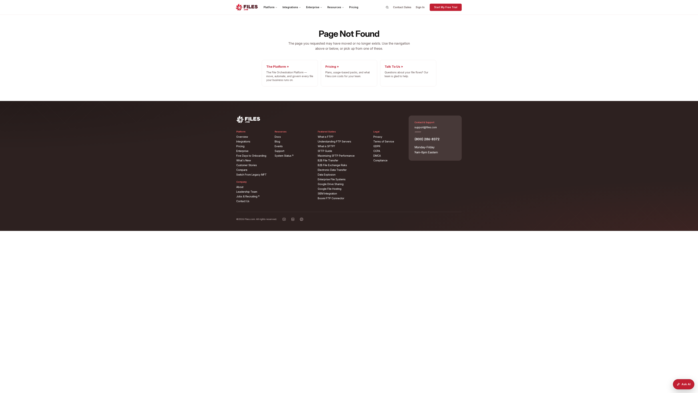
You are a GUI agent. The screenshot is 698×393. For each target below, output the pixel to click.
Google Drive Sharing (331, 184)
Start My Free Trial (445, 7)
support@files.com (425, 127)
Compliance (380, 160)
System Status (294, 155)
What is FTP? (325, 136)
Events (279, 146)
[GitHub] (301, 219)
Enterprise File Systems (332, 179)
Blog (277, 141)
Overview (242, 136)
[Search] (387, 7)
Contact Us (242, 201)
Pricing (353, 7)
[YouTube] (284, 219)
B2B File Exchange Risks (332, 165)
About (239, 186)
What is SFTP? (326, 146)
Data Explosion (327, 174)
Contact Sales (402, 7)
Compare (241, 169)
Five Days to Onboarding (251, 155)
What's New (243, 160)
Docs (278, 136)
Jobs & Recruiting (253, 196)
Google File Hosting (329, 188)
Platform (269, 7)
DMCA (377, 155)
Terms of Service (383, 141)
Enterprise (312, 7)
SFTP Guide (325, 150)
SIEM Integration (327, 193)
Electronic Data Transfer (332, 169)
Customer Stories (246, 165)
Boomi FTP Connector (331, 198)
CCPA (376, 150)
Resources (334, 7)
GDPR (376, 146)
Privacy (377, 136)
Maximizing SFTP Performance (336, 155)
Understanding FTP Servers (334, 141)
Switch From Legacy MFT (251, 174)
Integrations (290, 7)
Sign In (420, 7)
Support (279, 150)
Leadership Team (246, 191)
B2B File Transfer (328, 160)
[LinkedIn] (293, 219)
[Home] (247, 7)
